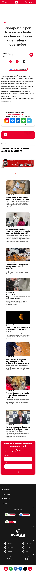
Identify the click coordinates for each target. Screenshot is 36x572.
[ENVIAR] (18, 472)
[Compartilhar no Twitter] (25, 569)
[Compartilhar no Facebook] (16, 569)
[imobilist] (6, 569)
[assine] (30, 569)
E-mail (6, 462)
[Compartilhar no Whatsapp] (11, 569)
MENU (6, 2)
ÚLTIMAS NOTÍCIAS (14, 7)
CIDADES (23, 7)
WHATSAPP (4, 7)
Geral (4, 22)
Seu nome (6, 455)
